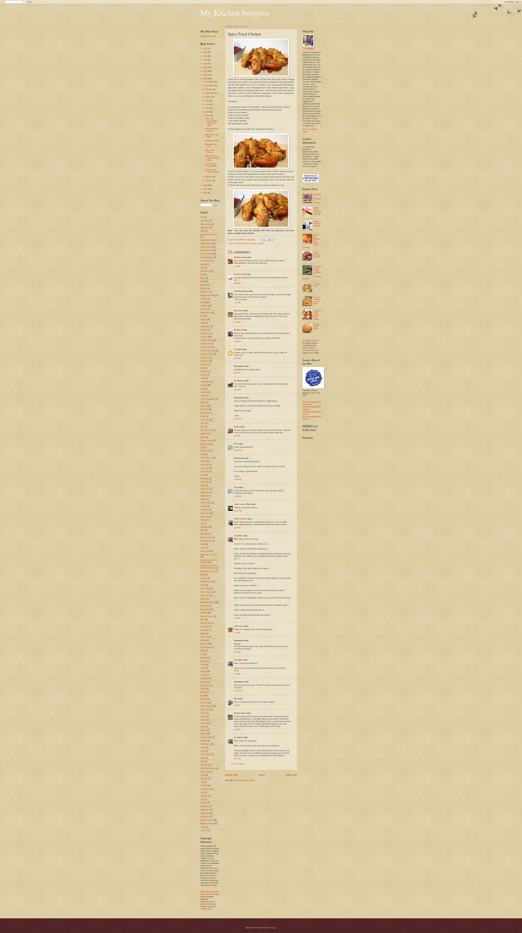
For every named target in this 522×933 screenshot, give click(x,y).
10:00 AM (237, 450)
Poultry (203, 671)
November (209, 86)
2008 (205, 185)
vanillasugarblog (241, 291)
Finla (236, 444)
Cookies (204, 385)
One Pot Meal (206, 623)
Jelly (202, 530)
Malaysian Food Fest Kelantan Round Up (209, 567)
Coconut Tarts (317, 285)
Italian (203, 520)
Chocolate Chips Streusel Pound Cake (212, 158)
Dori (235, 699)
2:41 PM (237, 303)
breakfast (204, 306)
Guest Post (205, 489)
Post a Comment (238, 764)
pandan (203, 633)
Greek (203, 475)
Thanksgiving (206, 789)
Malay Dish (205, 551)
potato (203, 668)
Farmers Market (207, 440)
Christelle (238, 349)
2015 (205, 56)
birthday (204, 285)
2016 (205, 52)
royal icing (205, 703)
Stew (202, 761)
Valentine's (205, 806)
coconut (204, 375)
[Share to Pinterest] (272, 239)
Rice (202, 696)
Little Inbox (238, 626)
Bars (202, 268)
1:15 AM (237, 633)
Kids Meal (204, 534)
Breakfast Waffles (212, 141)
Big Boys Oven (240, 257)
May (207, 108)
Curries (203, 395)
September (210, 93)
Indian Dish (205, 513)
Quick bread (205, 685)
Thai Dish (204, 785)
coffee (203, 378)
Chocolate (204, 358)
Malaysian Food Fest (209, 555)
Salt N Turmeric (240, 519)
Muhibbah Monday (208, 602)
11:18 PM (237, 419)
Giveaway (204, 468)
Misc (202, 585)
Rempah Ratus (240, 713)
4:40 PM (237, 618)
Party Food (205, 637)
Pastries (204, 644)
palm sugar (205, 626)
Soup (203, 751)
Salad (203, 713)
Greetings (204, 479)
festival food (205, 444)
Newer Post (231, 775)
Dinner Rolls (205, 413)
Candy (203, 323)
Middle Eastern (206, 582)
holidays (204, 506)
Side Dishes (205, 744)
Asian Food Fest (207, 250)
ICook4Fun (238, 536)
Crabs (203, 389)
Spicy (203, 758)
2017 (205, 49)
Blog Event (205, 292)
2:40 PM (237, 528)
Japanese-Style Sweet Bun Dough (317, 315)
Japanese (204, 527)
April (207, 112)
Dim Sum (204, 409)
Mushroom (205, 606)
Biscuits (204, 288)
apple (203, 231)
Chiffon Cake (206, 344)
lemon (203, 548)
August (208, 97)
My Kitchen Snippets (235, 12)
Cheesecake (205, 333)
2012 (205, 67)
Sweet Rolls (205, 765)
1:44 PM (237, 266)
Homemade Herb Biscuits (211, 130)
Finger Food (205, 451)
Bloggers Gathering (208, 295)
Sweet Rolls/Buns (208, 768)
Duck (203, 427)
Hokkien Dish (206, 503)
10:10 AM (237, 479)
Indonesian (205, 517)
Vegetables (205, 810)
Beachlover (238, 311)
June (207, 104)
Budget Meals (206, 313)
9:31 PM (237, 373)
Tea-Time (204, 779)
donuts (203, 416)
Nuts (202, 620)
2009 (205, 79)
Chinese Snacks (207, 354)
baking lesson (206, 261)
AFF (202, 217)
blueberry (204, 299)
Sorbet (203, 747)
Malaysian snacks (208, 571)
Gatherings (205, 465)
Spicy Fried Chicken (209, 151)
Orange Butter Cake (316, 326)
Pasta (203, 640)
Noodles (204, 613)
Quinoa (203, 689)
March (208, 116)
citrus (203, 368)
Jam (202, 523)
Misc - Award (206, 588)
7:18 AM (237, 436)
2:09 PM (237, 283)
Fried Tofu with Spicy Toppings (212, 171)
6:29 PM (237, 705)
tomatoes (204, 796)
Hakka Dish (205, 492)
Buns (203, 316)
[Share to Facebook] (269, 239)
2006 (205, 193)
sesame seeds (206, 737)
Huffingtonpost (206, 909)
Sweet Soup (205, 772)
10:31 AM (237, 691)
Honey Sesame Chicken (317, 255)
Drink (203, 423)
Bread (203, 302)
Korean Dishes (206, 541)
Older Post (291, 775)
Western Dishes (207, 820)
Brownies (204, 309)
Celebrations (205, 326)
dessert (203, 406)
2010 (205, 75)
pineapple (204, 658)
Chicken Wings (206, 340)
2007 (205, 189)
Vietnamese (205, 817)
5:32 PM (237, 341)
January (208, 181)
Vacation (204, 803)
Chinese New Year (208, 351)
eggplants (204, 434)
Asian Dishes (239, 243)
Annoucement (206, 224)
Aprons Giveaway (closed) (317, 223)
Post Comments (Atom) (245, 780)
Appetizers (205, 228)
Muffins (203, 599)
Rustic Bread (206, 710)
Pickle (203, 651)
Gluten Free (205, 472)
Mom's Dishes (206, 592)
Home (261, 775)
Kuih (202, 544)
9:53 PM (237, 390)
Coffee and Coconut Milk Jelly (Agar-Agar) (211, 122)
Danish (203, 402)
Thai (202, 782)
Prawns (203, 675)
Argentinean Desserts (209, 234)
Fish (202, 454)
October (208, 89)
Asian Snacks (250, 243)
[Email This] (262, 239)
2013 (205, 64)
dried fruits (205, 420)
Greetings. (205, 482)
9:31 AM (237, 674)
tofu (202, 792)
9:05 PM (237, 358)
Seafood (204, 734)
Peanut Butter (206, 647)
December (209, 82)
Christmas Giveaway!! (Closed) (317, 198)
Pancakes (204, 630)
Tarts (202, 775)
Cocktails (204, 371)
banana (203, 264)
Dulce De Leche (207, 430)
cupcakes (204, 392)
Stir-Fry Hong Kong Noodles (211, 165)
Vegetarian (205, 813)
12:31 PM (238, 511)
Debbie (237, 427)
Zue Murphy (239, 381)
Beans (203, 278)
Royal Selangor (206, 706)
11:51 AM (237, 496)
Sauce (203, 727)
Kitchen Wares (206, 537)
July (207, 101)
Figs (202, 447)
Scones (203, 730)
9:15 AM (237, 652)
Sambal (203, 720)
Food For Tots (240, 274)
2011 (205, 71)
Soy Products (206, 754)
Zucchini (204, 830)
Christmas (205, 361)
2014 (205, 60)
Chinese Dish (206, 347)
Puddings (204, 678)
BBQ (202, 275)
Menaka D (238, 330)
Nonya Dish (205, 609)
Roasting (204, 699)
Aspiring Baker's (207, 257)
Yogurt (203, 827)
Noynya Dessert (207, 616)
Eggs (203, 437)
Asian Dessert (206, 243)
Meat (202, 575)
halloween (204, 496)
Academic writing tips (310, 341)
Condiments (205, 382)
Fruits (203, 461)
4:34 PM (237, 729)
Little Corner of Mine (242, 504)
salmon (203, 716)
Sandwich (204, 723)
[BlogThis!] (264, 239)
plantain (204, 661)
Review (203, 692)
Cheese (203, 330)
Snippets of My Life (208, 36)
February (209, 177)
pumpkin (204, 682)
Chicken (260, 243)
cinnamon (204, 364)
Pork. (203, 665)
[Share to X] (267, 239)
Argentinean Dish (207, 240)
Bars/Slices (205, 271)
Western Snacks (207, 824)
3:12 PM (237, 322)
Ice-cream (204, 510)
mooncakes (205, 595)
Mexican (204, 578)
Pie (202, 654)
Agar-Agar (204, 221)
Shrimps (204, 741)
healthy (203, 499)
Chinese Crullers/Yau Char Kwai (317, 300)
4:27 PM (237, 759)
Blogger (273, 928)
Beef (202, 281)
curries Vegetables (208, 399)
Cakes (203, 320)
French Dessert (207, 458)
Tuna (202, 799)
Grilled (203, 485)
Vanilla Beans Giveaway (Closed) (317, 211)
